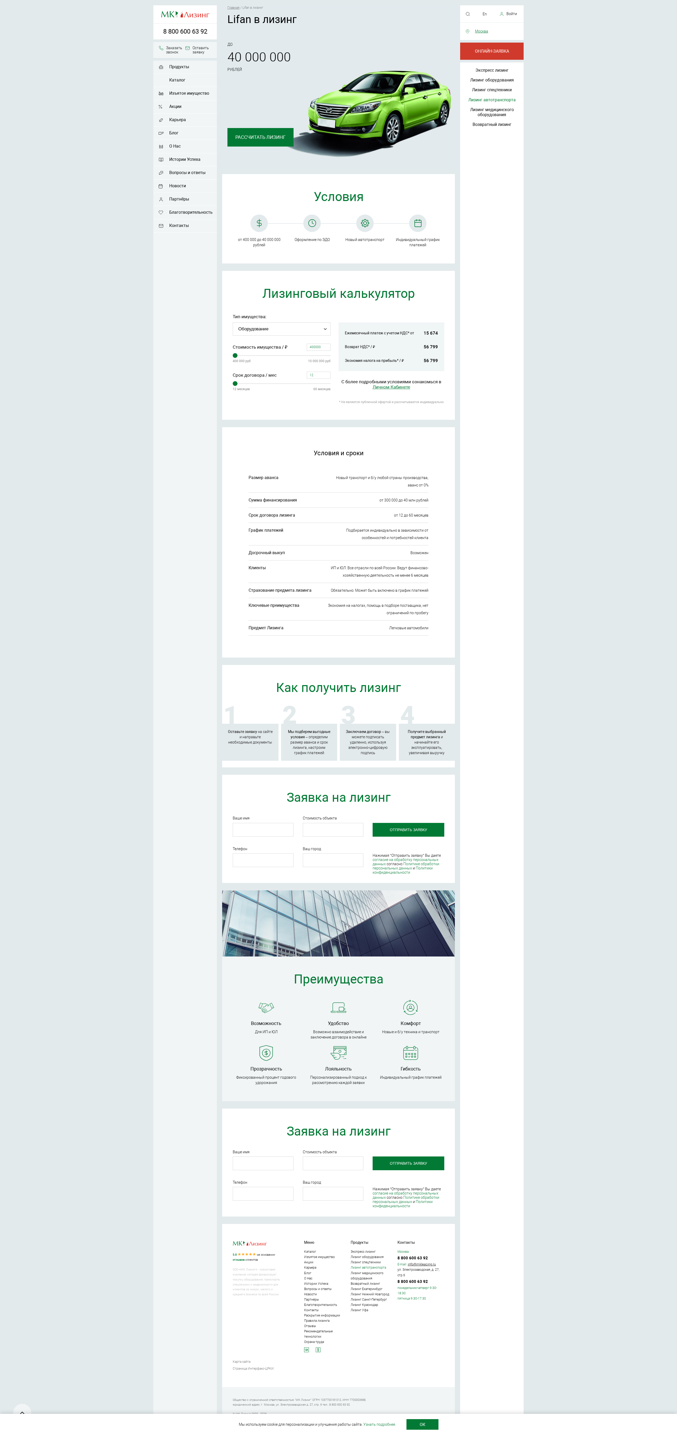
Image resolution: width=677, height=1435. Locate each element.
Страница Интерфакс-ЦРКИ (253, 1368)
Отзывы (310, 1326)
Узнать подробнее (379, 1424)
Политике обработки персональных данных (406, 866)
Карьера (177, 119)
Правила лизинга (317, 1321)
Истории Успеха (184, 159)
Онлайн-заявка (492, 51)
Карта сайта (241, 1362)
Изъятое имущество (189, 93)
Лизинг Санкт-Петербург (369, 1299)
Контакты (179, 225)
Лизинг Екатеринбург (366, 1289)
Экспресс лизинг (492, 70)
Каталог (177, 80)
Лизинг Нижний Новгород (370, 1294)
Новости (177, 185)
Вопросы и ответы (187, 172)
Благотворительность (191, 212)
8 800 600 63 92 (185, 31)
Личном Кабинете (391, 387)
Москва (481, 31)
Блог (174, 132)
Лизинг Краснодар (364, 1305)
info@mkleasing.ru (422, 1264)
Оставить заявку (201, 50)
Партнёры (179, 199)
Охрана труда (314, 1342)
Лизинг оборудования (492, 80)
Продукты (179, 66)
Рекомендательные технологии (318, 1333)
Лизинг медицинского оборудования (492, 112)
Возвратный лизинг (492, 124)
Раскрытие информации (322, 1315)
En (485, 14)
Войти (511, 14)
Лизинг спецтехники (492, 89)
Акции (175, 106)
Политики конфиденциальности (403, 870)
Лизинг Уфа (359, 1310)
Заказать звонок (174, 50)
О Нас (175, 146)
